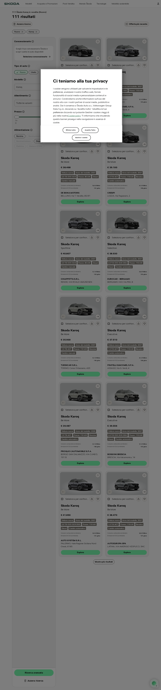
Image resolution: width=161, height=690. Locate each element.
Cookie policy (74, 115)
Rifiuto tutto (71, 130)
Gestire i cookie (81, 137)
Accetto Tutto (90, 130)
